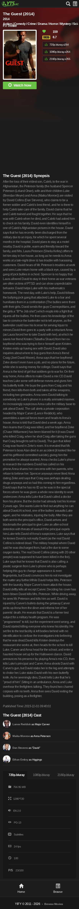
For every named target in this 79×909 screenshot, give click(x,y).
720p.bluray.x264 (57, 44)
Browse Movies (53, 904)
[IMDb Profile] (7, 724)
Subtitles (18, 834)
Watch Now (22, 85)
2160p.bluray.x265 (57, 58)
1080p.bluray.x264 (57, 51)
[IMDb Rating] (47, 37)
